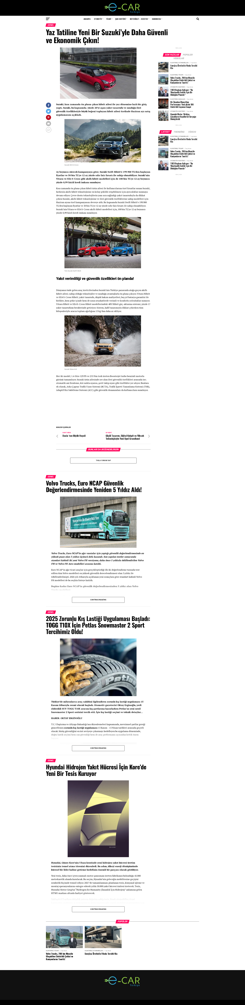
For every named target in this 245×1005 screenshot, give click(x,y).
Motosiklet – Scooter (139, 19)
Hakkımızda (156, 19)
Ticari (108, 19)
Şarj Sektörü (120, 19)
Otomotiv (98, 19)
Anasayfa (87, 19)
